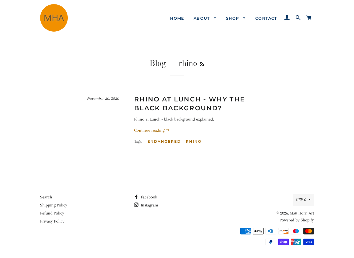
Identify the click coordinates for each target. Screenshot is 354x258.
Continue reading (150, 130)
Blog (157, 64)
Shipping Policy (53, 205)
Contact (266, 18)
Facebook (148, 197)
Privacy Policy (52, 221)
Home (177, 18)
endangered (164, 141)
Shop (233, 18)
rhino (194, 141)
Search (46, 197)
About (202, 18)
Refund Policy (52, 213)
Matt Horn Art (302, 213)
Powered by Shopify (297, 220)
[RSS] (201, 64)
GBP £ (301, 199)
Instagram (149, 205)
